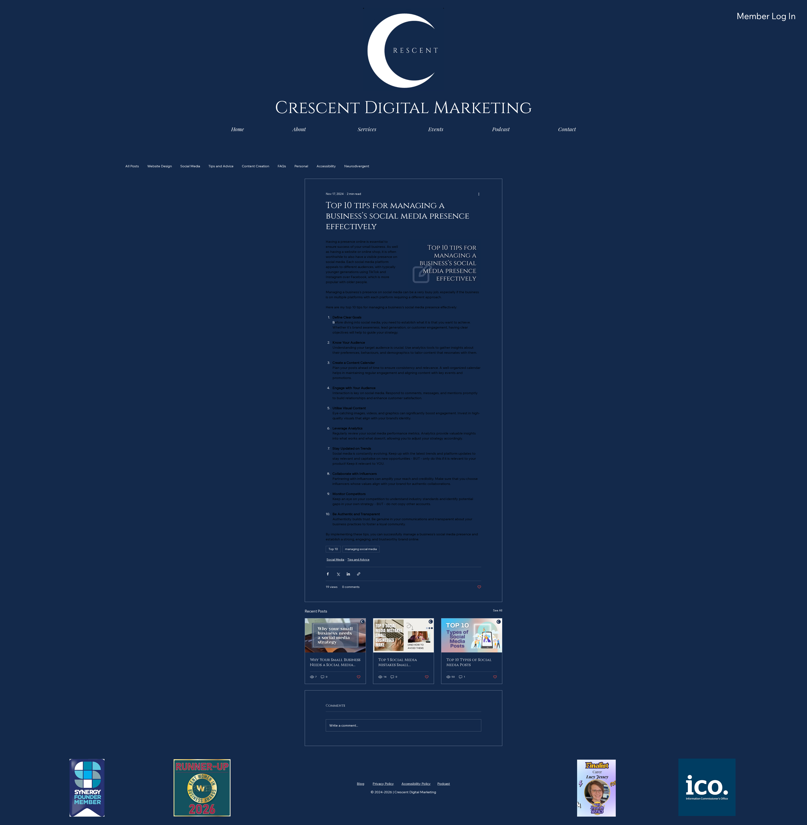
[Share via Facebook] (328, 574)
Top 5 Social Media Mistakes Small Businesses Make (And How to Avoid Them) (399, 662)
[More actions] (478, 194)
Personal (301, 166)
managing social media (361, 549)
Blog (360, 783)
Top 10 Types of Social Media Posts (469, 662)
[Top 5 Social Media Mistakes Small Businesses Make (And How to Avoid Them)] (403, 635)
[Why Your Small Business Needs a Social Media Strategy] (335, 635)
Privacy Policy (383, 783)
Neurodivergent (356, 166)
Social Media (190, 166)
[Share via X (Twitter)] (338, 574)
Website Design (159, 166)
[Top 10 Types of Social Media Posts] (471, 635)
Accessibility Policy (416, 783)
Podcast (443, 783)
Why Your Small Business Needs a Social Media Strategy (335, 662)
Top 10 (333, 549)
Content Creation (255, 166)
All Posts (132, 166)
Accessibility (326, 166)
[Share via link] (359, 574)
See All (497, 610)
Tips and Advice (220, 166)
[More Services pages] (379, 129)
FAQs (282, 166)
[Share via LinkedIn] (348, 574)
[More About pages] (308, 129)
